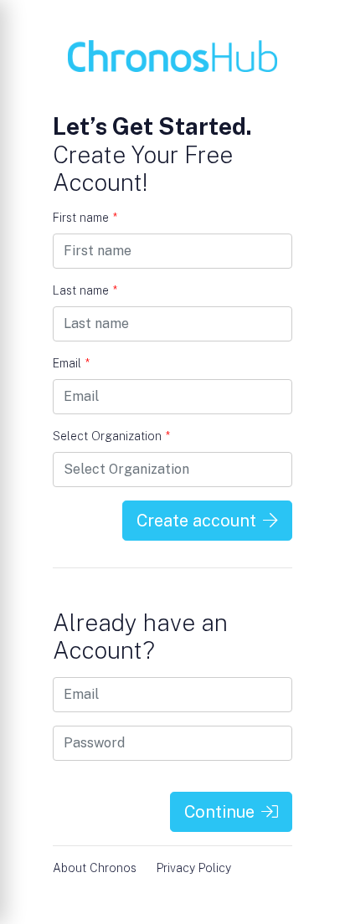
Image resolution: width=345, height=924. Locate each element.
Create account (196, 521)
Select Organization (111, 436)
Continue (219, 812)
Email (71, 363)
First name (85, 217)
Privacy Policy (194, 868)
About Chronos (94, 868)
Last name (85, 290)
